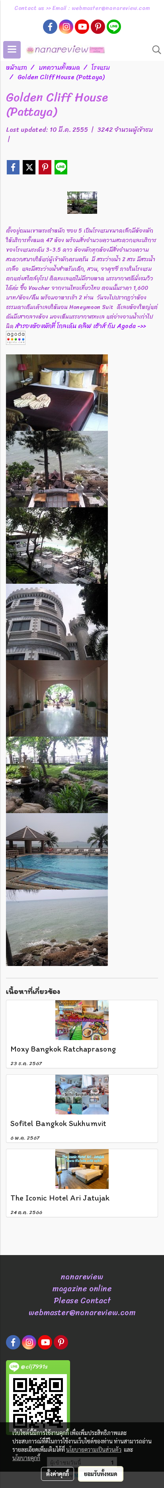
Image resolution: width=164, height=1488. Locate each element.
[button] (154, 49)
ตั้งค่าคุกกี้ (57, 1473)
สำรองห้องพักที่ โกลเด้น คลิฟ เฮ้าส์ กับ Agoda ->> (80, 326)
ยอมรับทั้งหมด (100, 1473)
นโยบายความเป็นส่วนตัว (93, 1449)
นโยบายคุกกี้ (26, 1457)
